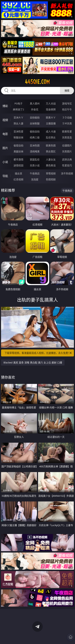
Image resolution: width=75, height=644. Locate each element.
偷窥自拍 (18, 145)
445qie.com (37, 81)
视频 (5, 120)
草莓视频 (51, 173)
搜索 (67, 90)
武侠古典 (67, 159)
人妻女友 (51, 159)
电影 (5, 134)
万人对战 (51, 103)
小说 (5, 162)
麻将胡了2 (18, 109)
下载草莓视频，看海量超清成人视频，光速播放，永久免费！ (37, 353)
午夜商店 (35, 173)
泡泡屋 (34, 179)
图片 (5, 148)
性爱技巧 (67, 165)
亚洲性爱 (18, 131)
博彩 (5, 106)
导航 (5, 176)
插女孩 (18, 173)
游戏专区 (67, 103)
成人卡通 (51, 131)
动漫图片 (67, 145)
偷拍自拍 (35, 131)
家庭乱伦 (35, 159)
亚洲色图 (35, 145)
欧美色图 (51, 145)
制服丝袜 (18, 137)
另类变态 (67, 137)
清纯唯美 (35, 151)
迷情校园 (18, 165)
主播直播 (51, 123)
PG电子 (18, 103)
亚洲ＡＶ (18, 117)
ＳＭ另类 (67, 123)
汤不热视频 (67, 173)
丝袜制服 (35, 123)
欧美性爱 (67, 131)
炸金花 (34, 109)
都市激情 (18, 159)
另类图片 (67, 151)
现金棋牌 (51, 109)
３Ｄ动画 (67, 117)
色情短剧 (51, 179)
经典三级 (35, 137)
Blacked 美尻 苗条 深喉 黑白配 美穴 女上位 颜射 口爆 (32, 362)
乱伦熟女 (51, 137)
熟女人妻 (18, 123)
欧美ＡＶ (51, 117)
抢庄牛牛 (67, 109)
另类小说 (35, 165)
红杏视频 (18, 179)
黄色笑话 (51, 165)
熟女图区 (51, 151)
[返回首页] (70, 637)
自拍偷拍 (35, 117)
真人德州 (35, 103)
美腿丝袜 (18, 151)
